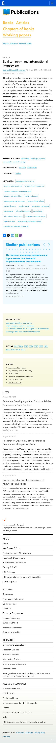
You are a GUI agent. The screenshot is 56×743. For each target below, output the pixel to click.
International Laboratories (14, 644)
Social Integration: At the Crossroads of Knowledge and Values (23, 481)
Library (6, 707)
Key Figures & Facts (11, 548)
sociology (10, 331)
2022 (41, 346)
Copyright (29, 732)
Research (9, 640)
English (18, 173)
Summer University (11, 618)
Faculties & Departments (14, 557)
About (7, 538)
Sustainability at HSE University (17, 553)
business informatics (14, 323)
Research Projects (11, 654)
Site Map (6, 736)
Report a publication (10, 43)
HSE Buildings (9, 572)
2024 (31, 346)
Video (5, 717)
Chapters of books (18, 28)
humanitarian (29, 325)
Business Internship (11, 632)
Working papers (17, 34)
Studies (7, 589)
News (6, 392)
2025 (26, 346)
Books (8, 22)
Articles (22, 22)
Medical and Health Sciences (20, 376)
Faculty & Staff (10, 567)
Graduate (7, 608)
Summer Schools (10, 622)
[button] (6, 249)
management (31, 328)
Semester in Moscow (12, 627)
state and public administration (27, 331)
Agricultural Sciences (17, 367)
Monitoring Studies (11, 659)
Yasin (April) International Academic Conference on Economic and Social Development (26, 674)
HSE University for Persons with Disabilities (22, 577)
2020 (8, 349)
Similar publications (23, 244)
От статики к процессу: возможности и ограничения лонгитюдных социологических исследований (27, 258)
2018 (18, 349)
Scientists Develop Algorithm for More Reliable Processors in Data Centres (27, 403)
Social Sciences (14, 382)
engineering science (14, 325)
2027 (16, 346)
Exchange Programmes (13, 613)
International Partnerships (14, 562)
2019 (13, 349)
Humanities (13, 373)
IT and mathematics (14, 328)
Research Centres (11, 649)
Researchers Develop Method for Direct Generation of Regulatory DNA (24, 442)
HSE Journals (8, 693)
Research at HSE (25, 43)
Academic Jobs (9, 668)
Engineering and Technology (20, 370)
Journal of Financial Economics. (14, 70)
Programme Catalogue (13, 599)
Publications (25, 12)
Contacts (20, 732)
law (24, 328)
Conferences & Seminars (14, 664)
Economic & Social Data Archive (17, 712)
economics (27, 323)
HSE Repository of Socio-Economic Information (24, 722)
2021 (46, 346)
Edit (52, 740)
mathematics (43, 328)
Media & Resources (15, 683)
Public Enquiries (10, 581)
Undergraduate (10, 603)
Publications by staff (12, 688)
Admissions (8, 594)
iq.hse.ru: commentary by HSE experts (20, 703)
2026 (21, 346)
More (23, 349)
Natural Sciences (15, 379)
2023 (36, 346)
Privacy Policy (40, 732)
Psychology (25, 158)
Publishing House (10, 698)
